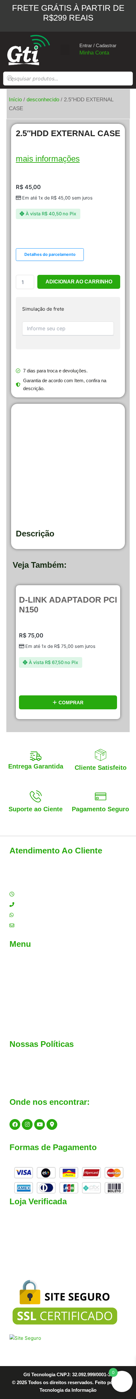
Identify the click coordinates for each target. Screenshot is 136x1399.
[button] (64, 50)
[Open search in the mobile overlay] (68, 78)
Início (15, 100)
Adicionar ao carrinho (79, 281)
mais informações (48, 158)
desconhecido (43, 100)
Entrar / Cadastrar (97, 45)
